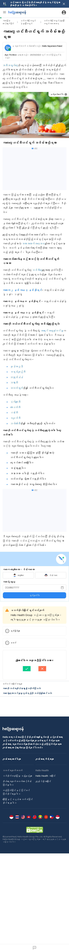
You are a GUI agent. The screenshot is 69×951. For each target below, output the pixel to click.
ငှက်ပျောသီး (15, 401)
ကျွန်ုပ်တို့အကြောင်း (43, 781)
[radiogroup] (34, 575)
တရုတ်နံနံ (16, 377)
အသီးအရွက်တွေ (10, 65)
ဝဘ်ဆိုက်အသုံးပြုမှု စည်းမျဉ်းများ (17, 775)
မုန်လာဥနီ (16, 366)
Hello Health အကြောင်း (45, 775)
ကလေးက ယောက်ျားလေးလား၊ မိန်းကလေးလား (19, 569)
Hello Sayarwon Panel (52, 46)
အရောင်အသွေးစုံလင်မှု (51, 330)
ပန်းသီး (14, 412)
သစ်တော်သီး (15, 423)
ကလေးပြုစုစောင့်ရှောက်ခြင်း (8, 22)
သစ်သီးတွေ (37, 270)
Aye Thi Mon (11, 55)
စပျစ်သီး (15, 418)
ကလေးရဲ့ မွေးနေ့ (9, 581)
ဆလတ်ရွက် (16, 388)
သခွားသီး (14, 382)
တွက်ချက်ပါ (34, 595)
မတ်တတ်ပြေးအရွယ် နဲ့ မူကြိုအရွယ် (28, 22)
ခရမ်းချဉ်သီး (18, 371)
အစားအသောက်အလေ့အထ (33, 243)
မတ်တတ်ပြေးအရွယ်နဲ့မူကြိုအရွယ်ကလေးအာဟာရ (54, 22)
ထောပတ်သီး (15, 407)
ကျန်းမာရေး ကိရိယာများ (44, 759)
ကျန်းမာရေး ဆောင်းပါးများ (12, 759)
